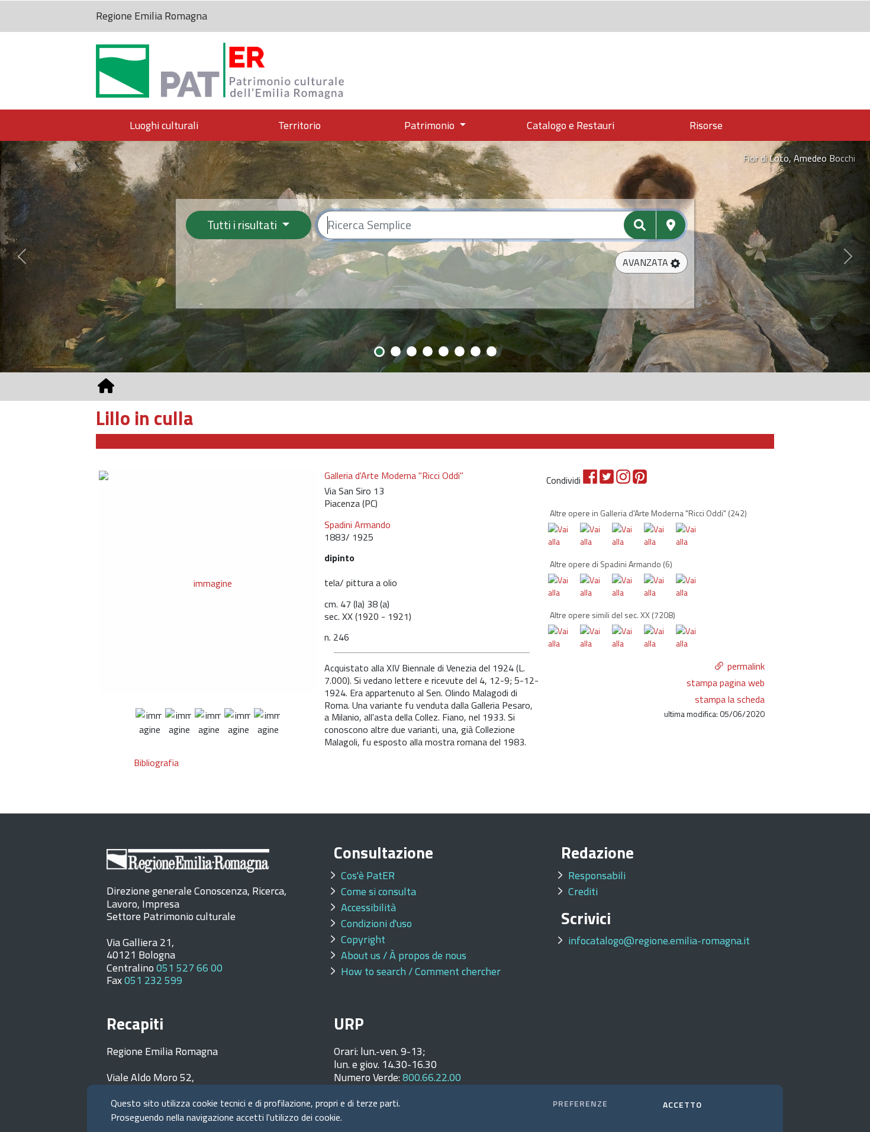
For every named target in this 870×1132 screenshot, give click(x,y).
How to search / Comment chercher (421, 971)
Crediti (583, 891)
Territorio (299, 125)
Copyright (363, 939)
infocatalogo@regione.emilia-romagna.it (659, 940)
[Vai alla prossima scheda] (564, 545)
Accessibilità (368, 907)
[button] (651, 262)
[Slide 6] (460, 351)
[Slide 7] (476, 351)
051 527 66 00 (189, 968)
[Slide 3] (412, 351)
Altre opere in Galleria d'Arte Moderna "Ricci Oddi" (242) (648, 513)
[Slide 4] (428, 351)
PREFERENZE (580, 1103)
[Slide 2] (396, 351)
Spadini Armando (357, 524)
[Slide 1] (379, 351)
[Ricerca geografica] (670, 225)
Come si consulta (378, 891)
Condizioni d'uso (376, 923)
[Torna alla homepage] (106, 386)
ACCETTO (682, 1104)
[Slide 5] (444, 351)
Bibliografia (156, 762)
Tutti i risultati (243, 225)
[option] (208, 581)
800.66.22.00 (431, 1077)
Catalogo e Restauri (570, 125)
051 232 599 (153, 980)
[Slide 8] (491, 351)
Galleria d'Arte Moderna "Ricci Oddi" (393, 475)
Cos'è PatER (368, 875)
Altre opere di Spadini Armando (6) (611, 564)
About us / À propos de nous (403, 955)
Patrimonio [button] (430, 125)
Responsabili (597, 875)
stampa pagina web (726, 683)
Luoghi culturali (164, 125)
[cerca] (640, 225)
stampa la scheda (730, 699)
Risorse (706, 125)
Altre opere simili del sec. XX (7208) (612, 615)
